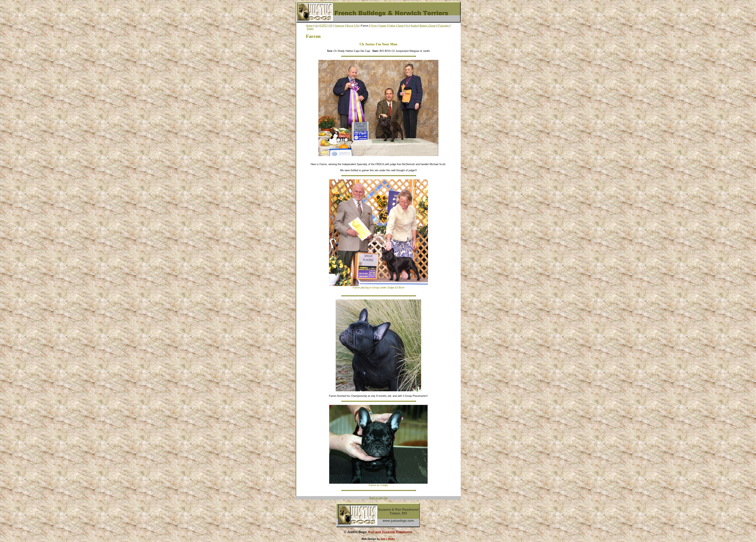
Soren (310, 28)
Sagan (382, 25)
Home (309, 25)
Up (316, 25)
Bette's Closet (428, 25)
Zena (400, 25)
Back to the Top (378, 497)
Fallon (391, 25)
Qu (407, 25)
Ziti (357, 25)
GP (331, 25)
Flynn (374, 25)
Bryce (349, 25)
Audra (414, 25)
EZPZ (323, 25)
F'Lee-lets (443, 25)
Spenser (339, 25)
